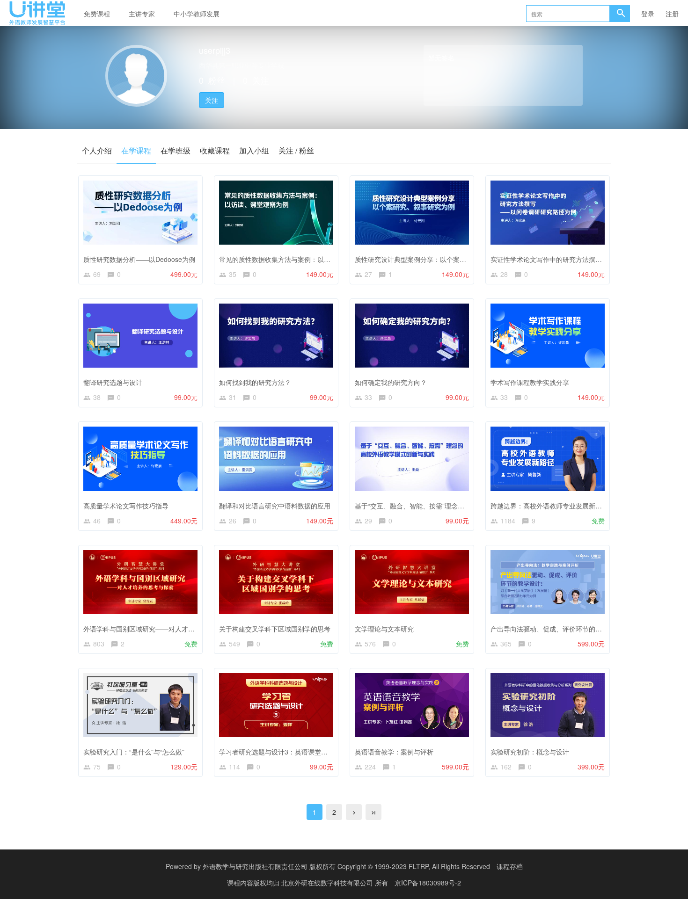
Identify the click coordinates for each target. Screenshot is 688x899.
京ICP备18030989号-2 (428, 882)
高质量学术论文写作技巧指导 (125, 505)
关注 (211, 100)
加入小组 (254, 150)
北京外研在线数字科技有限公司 (328, 882)
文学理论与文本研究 (384, 628)
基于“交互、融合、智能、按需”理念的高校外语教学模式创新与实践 (452, 505)
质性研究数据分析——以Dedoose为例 (139, 259)
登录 (647, 13)
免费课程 (97, 13)
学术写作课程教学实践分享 (529, 382)
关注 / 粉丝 (296, 150)
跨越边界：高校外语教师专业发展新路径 (549, 505)
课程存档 (510, 866)
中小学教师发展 (197, 13)
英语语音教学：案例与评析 (394, 751)
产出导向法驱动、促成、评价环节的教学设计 (556, 628)
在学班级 (175, 150)
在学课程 (136, 150)
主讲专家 (142, 13)
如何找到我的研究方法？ (255, 382)
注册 (672, 13)
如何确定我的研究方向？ (391, 382)
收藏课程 (215, 150)
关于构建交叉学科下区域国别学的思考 (274, 628)
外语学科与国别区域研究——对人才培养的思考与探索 (162, 628)
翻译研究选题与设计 (112, 382)
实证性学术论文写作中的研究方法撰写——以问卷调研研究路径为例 (588, 259)
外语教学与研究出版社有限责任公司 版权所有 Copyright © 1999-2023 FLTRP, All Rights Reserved (346, 866)
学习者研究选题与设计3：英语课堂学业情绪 (283, 751)
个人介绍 (97, 150)
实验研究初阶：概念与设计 (529, 751)
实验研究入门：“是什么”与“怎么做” (133, 751)
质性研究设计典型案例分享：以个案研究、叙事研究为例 (437, 259)
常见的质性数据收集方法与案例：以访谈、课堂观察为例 (301, 259)
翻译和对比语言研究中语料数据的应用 (274, 505)
